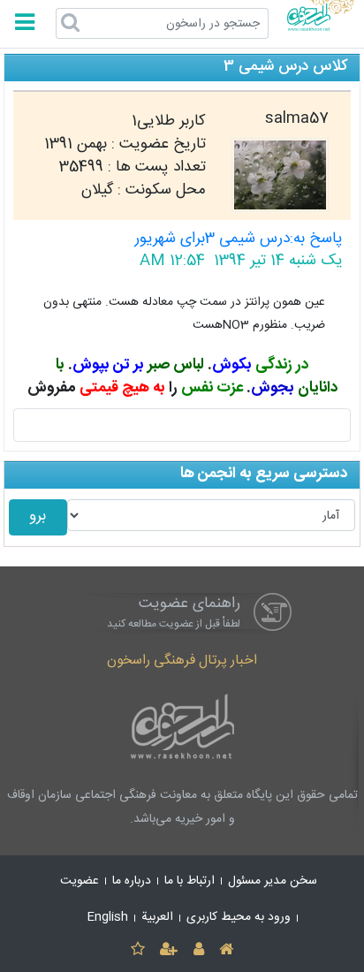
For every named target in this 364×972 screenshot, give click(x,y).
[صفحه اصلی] (225, 950)
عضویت (79, 881)
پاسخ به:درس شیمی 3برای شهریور (238, 239)
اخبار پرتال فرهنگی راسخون (182, 660)
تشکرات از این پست (182, 425)
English (107, 917)
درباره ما (131, 881)
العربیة (157, 917)
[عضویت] (169, 950)
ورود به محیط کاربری (238, 917)
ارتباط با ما (189, 881)
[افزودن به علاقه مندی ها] (137, 950)
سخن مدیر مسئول (272, 881)
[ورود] (198, 950)
